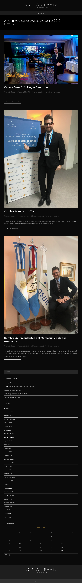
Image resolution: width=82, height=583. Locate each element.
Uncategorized (39, 92)
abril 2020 (7, 484)
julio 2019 (7, 510)
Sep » (9, 555)
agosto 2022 (8, 441)
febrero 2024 (8, 423)
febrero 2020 (8, 488)
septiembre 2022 (9, 437)
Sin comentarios (54, 92)
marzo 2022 (8, 452)
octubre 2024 (8, 415)
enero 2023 (8, 430)
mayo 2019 (7, 513)
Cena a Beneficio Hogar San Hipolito (28, 87)
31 (62, 551)
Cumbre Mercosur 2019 (19, 211)
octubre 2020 (8, 481)
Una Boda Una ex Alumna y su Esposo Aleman (19, 386)
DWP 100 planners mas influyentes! (15, 394)
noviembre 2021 (9, 463)
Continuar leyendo (13, 102)
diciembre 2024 (9, 412)
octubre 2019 (8, 499)
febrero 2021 (8, 473)
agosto (14, 24)
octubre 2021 (8, 466)
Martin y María (8, 383)
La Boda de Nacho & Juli (12, 397)
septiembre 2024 (9, 419)
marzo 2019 (7, 517)
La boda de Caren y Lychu (12, 390)
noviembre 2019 (9, 495)
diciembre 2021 (9, 459)
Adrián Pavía (10, 92)
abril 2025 (7, 408)
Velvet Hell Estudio (57, 581)
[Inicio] (4, 24)
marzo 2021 (7, 470)
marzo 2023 (8, 426)
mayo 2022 (7, 448)
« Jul (5, 555)
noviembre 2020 (9, 477)
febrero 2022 (8, 455)
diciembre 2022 (9, 433)
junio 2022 (7, 444)
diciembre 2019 (9, 492)
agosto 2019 (8, 506)
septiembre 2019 (9, 502)
